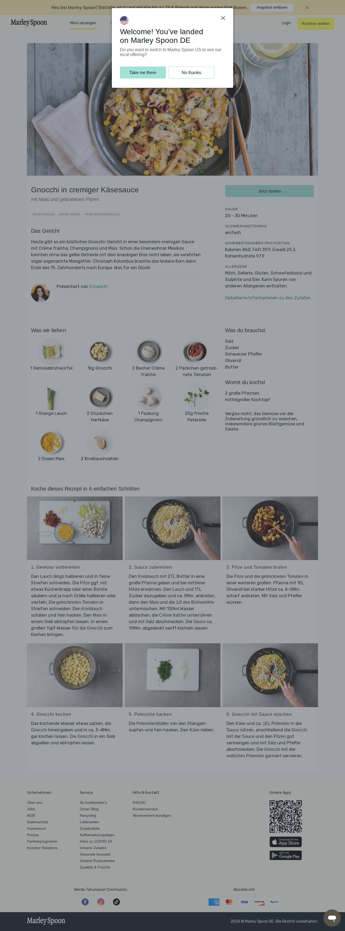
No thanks (191, 72)
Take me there (142, 72)
